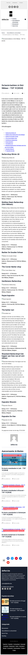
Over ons (8, 2)
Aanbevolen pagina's (8, 586)
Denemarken (17, 648)
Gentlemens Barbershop (11, 140)
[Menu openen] (10, 12)
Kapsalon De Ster (10, 150)
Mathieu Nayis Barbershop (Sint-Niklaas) (15, 134)
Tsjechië (5, 644)
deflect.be (5, 19)
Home (3, 33)
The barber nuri (9, 143)
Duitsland (21, 646)
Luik (20, 455)
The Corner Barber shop (11, 138)
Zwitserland (16, 644)
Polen (14, 650)
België (4, 648)
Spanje (23, 648)
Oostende (21, 530)
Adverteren (14, 2)
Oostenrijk (10, 648)
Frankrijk (10, 644)
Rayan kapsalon (9, 141)
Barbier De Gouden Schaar (12, 136)
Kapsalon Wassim (10, 149)
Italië (17, 646)
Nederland (12, 646)
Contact (21, 2)
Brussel (6, 486)
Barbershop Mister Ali (11, 132)
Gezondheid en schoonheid (13, 33)
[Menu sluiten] (10, 15)
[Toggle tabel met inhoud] (3, 130)
